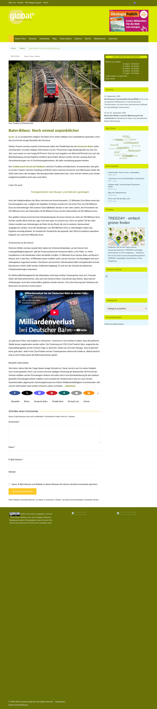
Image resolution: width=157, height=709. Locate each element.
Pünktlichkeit (57, 401)
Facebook (138, 3)
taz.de (11, 137)
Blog (54, 39)
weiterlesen (70, 386)
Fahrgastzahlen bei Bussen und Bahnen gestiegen (60, 191)
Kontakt (20, 3)
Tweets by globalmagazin (114, 324)
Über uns (12, 3)
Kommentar (44, 39)
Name (12, 447)
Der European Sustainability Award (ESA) (121, 99)
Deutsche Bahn (41, 401)
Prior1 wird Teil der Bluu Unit (119, 199)
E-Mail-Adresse (16, 460)
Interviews (113, 39)
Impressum (60, 702)
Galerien (78, 39)
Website (12, 472)
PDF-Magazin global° (33, 3)
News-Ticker (20, 39)
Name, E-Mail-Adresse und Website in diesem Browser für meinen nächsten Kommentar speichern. (55, 484)
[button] (14, 393)
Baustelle (15, 401)
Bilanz (27, 401)
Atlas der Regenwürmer (117, 193)
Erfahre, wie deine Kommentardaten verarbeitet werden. (77, 500)
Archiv (45, 3)
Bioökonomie (100, 39)
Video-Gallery (65, 39)
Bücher (88, 39)
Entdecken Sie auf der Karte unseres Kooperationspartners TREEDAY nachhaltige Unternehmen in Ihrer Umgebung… (125, 250)
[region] (126, 282)
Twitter (142, 3)
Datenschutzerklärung (18, 705)
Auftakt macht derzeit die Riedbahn (29, 167)
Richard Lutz (73, 401)
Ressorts (33, 39)
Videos (37, 56)
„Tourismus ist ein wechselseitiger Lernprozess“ (126, 178)
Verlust (86, 401)
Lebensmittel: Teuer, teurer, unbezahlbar (123, 172)
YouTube (146, 3)
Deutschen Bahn (85, 146)
